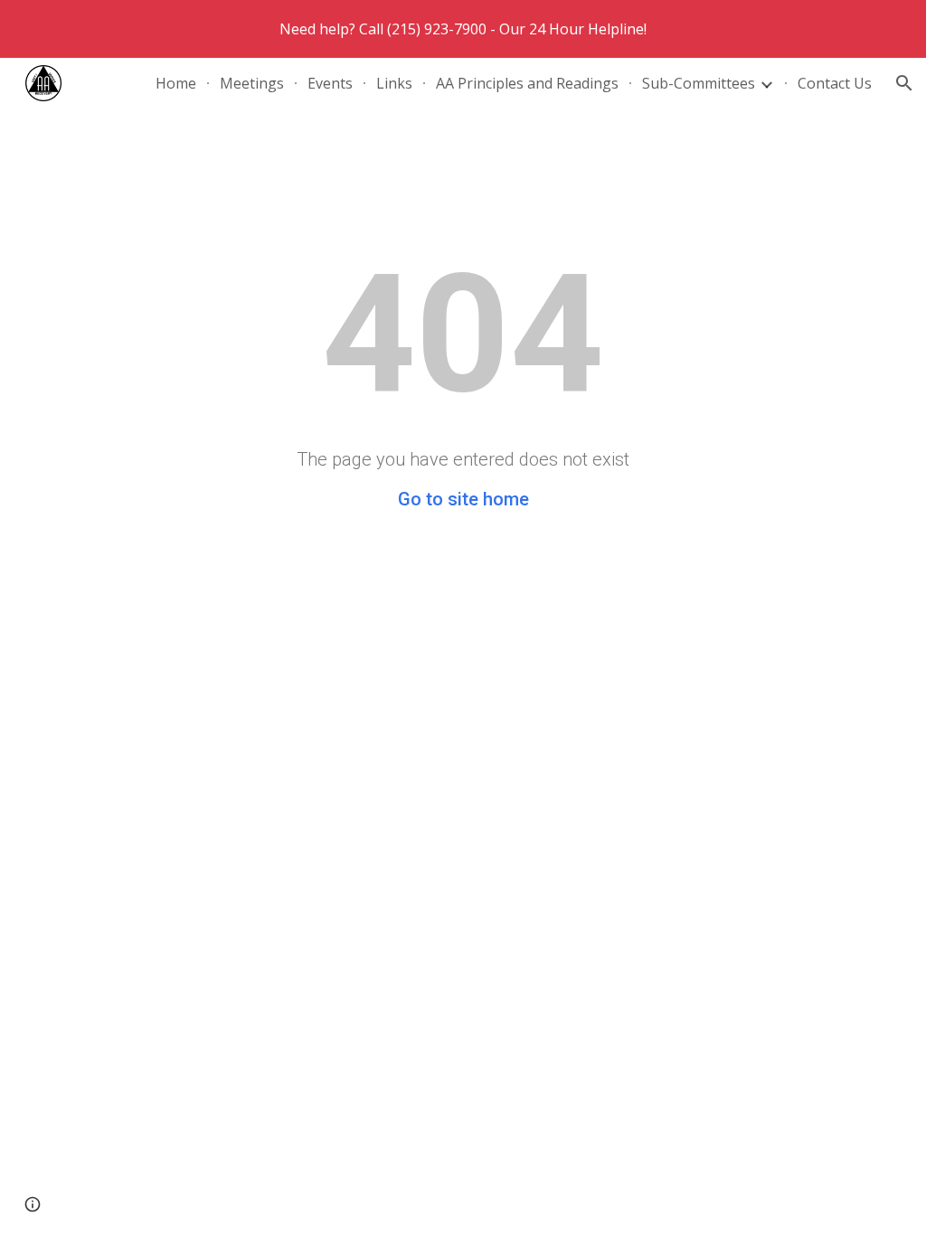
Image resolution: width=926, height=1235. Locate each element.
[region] (463, 29)
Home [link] (176, 83)
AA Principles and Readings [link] (527, 83)
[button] (904, 83)
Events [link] (330, 83)
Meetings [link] (252, 83)
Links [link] (394, 83)
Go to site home (463, 499)
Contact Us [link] (835, 83)
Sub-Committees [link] (698, 83)
